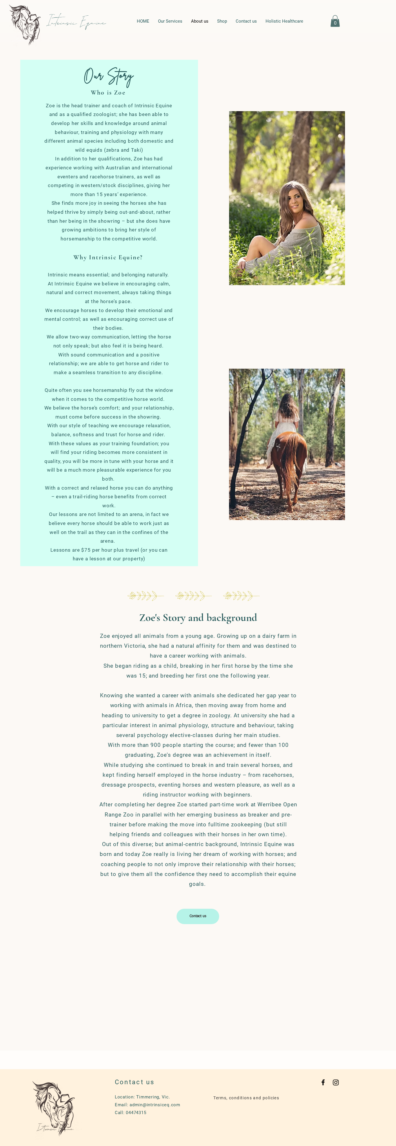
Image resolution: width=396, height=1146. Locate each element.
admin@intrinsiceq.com (155, 1104)
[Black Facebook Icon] (323, 1082)
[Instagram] (336, 1082)
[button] (335, 21)
